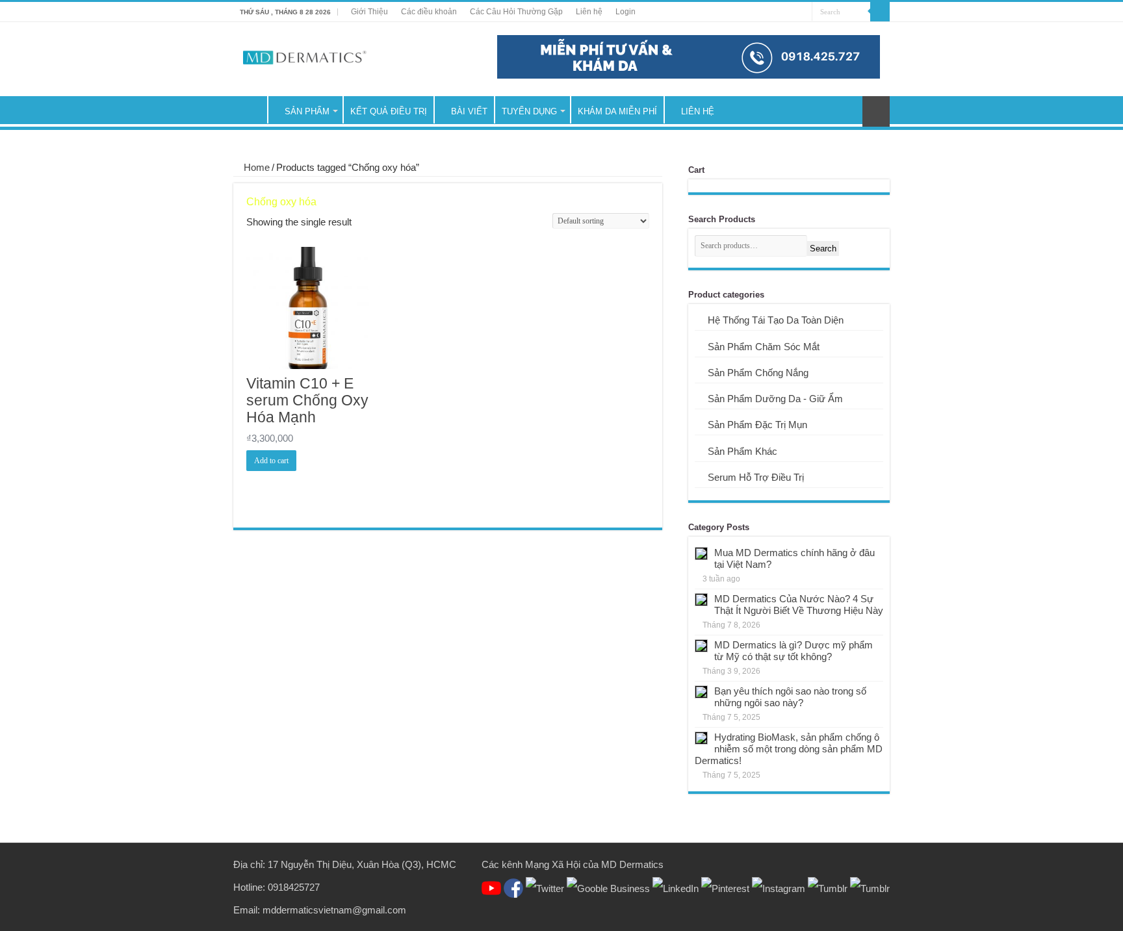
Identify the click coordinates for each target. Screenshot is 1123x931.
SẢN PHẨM (307, 111)
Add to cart (271, 460)
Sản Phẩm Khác (742, 451)
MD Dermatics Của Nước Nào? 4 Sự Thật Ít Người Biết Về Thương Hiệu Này (798, 604)
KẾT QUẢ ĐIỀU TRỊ (388, 111)
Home (257, 167)
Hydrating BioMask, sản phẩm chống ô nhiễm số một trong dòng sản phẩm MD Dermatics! (789, 749)
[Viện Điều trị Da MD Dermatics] (305, 57)
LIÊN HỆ (697, 111)
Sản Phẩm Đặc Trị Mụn (757, 424)
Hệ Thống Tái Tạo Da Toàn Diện (776, 319)
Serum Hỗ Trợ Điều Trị (756, 477)
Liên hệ (589, 11)
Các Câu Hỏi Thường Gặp (516, 11)
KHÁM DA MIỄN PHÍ (617, 111)
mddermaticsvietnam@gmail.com (334, 909)
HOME (250, 109)
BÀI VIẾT (469, 111)
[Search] (880, 11)
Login (625, 11)
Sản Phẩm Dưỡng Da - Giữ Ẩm (775, 398)
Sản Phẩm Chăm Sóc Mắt (764, 346)
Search (823, 248)
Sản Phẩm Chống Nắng (758, 372)
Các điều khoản (429, 11)
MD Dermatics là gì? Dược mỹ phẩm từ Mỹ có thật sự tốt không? (793, 650)
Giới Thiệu (369, 11)
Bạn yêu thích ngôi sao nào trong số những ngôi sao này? (790, 696)
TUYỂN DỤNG (529, 111)
